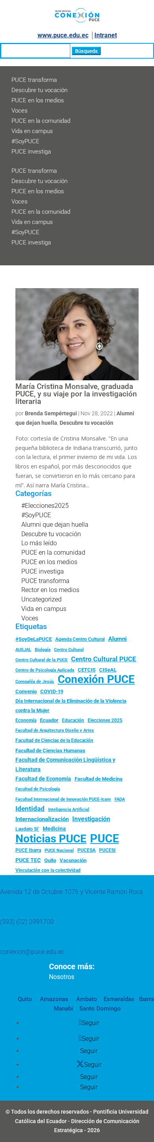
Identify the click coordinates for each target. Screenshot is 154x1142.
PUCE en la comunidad (40, 120)
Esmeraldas (118, 999)
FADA (120, 799)
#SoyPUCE (25, 141)
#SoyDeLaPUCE (33, 639)
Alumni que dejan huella (54, 524)
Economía (25, 720)
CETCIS (87, 670)
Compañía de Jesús (34, 681)
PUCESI (107, 850)
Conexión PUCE (96, 679)
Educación (73, 720)
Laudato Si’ (27, 829)
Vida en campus (32, 131)
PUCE (104, 839)
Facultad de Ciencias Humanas (50, 750)
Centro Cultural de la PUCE (41, 660)
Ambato (86, 999)
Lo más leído (39, 543)
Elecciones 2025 (105, 720)
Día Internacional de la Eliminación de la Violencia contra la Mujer (70, 705)
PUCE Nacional (59, 850)
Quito (50, 860)
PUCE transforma (34, 79)
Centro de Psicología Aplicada (44, 670)
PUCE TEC (28, 860)
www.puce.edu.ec (63, 35)
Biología (43, 649)
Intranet (105, 35)
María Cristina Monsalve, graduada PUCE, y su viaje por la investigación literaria (76, 393)
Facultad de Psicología (37, 789)
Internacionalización (42, 819)
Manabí (63, 1008)
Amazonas (53, 999)
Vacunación (73, 860)
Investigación (91, 819)
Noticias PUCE (50, 839)
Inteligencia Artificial (68, 809)
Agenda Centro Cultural (80, 639)
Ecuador (49, 720)
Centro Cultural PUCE (103, 659)
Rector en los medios (50, 590)
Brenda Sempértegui (51, 413)
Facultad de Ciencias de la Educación (54, 740)
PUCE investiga (31, 151)
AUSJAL (23, 649)
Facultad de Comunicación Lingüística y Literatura (65, 765)
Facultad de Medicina (98, 779)
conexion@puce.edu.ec (32, 951)
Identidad (30, 809)
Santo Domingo (100, 1008)
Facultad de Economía (43, 779)
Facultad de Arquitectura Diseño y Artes (54, 730)
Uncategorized (41, 599)
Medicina (54, 828)
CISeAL (107, 669)
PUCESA (86, 850)
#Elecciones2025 (45, 505)
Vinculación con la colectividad (48, 870)
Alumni (117, 638)
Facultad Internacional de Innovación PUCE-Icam (63, 799)
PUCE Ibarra (28, 850)
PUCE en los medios (37, 100)
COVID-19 (51, 691)
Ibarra (145, 999)
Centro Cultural (69, 649)
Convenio (26, 691)
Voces (19, 110)
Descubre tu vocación (39, 90)
